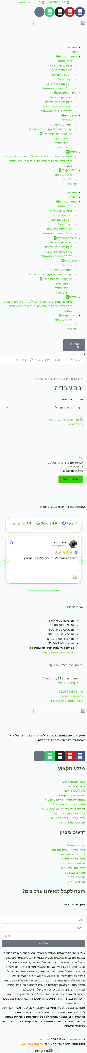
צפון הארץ (62, 138)
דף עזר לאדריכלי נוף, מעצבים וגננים (50, 129)
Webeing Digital (32, 1044)
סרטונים (67, 179)
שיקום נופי (70, 115)
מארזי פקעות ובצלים (60, 97)
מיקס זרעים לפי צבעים (58, 102)
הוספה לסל (70, 479)
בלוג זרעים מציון (62, 174)
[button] (43, 353)
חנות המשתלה (68, 56)
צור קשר (72, 183)
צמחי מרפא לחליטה (60, 65)
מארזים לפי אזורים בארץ (57, 106)
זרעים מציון (43, 1039)
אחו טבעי (66, 120)
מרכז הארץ (61, 142)
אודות (73, 51)
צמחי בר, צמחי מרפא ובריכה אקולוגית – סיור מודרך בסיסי (37, 156)
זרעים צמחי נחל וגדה (59, 83)
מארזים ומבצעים (66, 92)
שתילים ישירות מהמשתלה (56, 88)
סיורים (73, 152)
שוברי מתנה (65, 60)
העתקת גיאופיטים (61, 124)
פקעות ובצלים (63, 79)
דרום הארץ (61, 147)
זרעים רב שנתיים (62, 74)
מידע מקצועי (69, 170)
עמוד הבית (70, 47)
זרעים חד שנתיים (62, 70)
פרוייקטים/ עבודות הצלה (57, 133)
